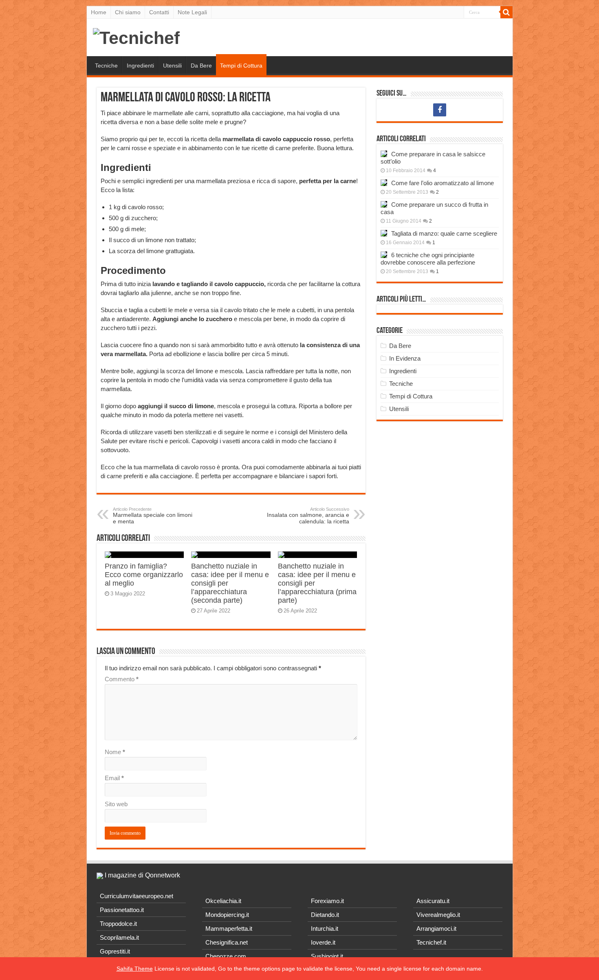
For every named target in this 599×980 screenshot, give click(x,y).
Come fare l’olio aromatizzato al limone (442, 182)
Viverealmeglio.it (438, 914)
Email (114, 777)
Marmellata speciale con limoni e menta (152, 516)
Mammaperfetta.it (228, 928)
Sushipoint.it (327, 956)
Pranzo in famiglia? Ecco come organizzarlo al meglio (144, 574)
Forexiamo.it (327, 900)
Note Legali (192, 12)
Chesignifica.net (226, 942)
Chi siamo (128, 12)
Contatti (159, 12)
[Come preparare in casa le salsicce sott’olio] (384, 154)
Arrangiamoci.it (436, 928)
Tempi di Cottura (241, 65)
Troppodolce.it (118, 923)
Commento (122, 679)
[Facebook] (439, 109)
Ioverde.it (323, 942)
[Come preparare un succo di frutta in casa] (384, 204)
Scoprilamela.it (119, 937)
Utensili (172, 65)
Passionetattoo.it (122, 909)
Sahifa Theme (135, 968)
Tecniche (106, 65)
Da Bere (201, 65)
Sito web (116, 804)
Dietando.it (325, 914)
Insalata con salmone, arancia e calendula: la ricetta (308, 516)
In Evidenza (405, 358)
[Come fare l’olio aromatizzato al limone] (384, 182)
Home (98, 12)
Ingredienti (140, 65)
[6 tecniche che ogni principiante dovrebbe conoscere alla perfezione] (384, 255)
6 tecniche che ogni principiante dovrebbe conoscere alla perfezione (428, 259)
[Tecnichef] (136, 36)
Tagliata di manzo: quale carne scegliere (444, 233)
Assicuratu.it (432, 900)
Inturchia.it (324, 928)
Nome (115, 751)
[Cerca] (506, 12)
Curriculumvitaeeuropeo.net (136, 895)
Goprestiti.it (115, 951)
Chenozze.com (225, 956)
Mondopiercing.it (227, 914)
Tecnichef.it (431, 942)
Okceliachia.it (223, 900)
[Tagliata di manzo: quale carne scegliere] (384, 233)
